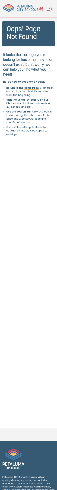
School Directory (28, 100)
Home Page (31, 88)
